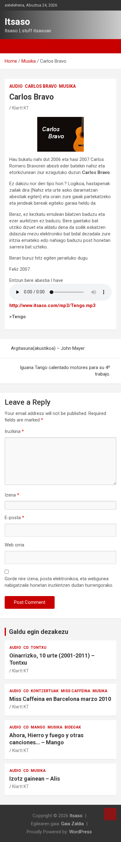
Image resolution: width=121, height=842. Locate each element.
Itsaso (17, 21)
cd (26, 647)
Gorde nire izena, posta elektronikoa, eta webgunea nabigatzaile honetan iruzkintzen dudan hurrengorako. (59, 582)
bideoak (73, 727)
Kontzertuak (45, 691)
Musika (67, 86)
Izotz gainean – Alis (34, 778)
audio (16, 86)
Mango (38, 727)
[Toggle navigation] (12, 46)
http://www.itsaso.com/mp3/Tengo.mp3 (52, 305)
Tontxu (38, 647)
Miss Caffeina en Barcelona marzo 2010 (60, 699)
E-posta (14, 517)
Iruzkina (14, 431)
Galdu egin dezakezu (38, 631)
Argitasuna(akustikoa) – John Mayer (48, 348)
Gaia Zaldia (72, 823)
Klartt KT (20, 107)
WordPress (80, 832)
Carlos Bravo (41, 86)
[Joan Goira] (110, 814)
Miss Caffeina (75, 691)
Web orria (14, 545)
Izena (12, 495)
